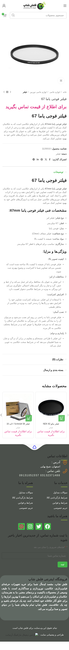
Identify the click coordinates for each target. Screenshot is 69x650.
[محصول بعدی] (4, 92)
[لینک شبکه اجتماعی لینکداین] (38, 159)
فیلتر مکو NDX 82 (51, 424)
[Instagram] (30, 526)
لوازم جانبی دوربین (38, 92)
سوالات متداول (60, 492)
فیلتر (25, 92)
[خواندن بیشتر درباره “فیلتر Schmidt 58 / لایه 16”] (29, 418)
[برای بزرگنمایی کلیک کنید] (61, 80)
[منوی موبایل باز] (65, 5)
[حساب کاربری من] (4, 5)
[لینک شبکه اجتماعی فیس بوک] (49, 159)
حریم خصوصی (60, 508)
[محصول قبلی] (10, 92)
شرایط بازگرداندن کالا (57, 497)
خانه (64, 92)
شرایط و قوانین (59, 503)
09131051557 (29, 475)
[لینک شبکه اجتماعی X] (46, 159)
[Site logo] (34, 5)
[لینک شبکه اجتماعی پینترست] (42, 159)
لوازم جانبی (54, 92)
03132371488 (50, 475)
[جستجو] (13, 15)
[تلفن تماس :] (65, 471)
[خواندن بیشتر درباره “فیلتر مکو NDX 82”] (61, 418)
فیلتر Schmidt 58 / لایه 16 (18, 424)
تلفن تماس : (53, 471)
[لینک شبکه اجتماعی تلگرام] (34, 159)
